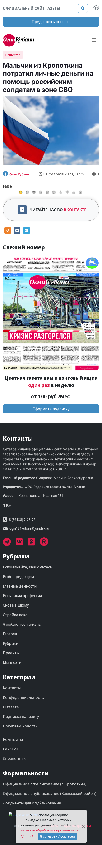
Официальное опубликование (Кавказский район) (49, 793)
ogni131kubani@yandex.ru (29, 528)
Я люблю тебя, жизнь (22, 624)
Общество (12, 55)
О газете (11, 707)
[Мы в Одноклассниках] (34, 543)
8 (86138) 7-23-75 (22, 519)
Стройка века (15, 614)
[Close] (83, 826)
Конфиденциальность (23, 697)
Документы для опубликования (32, 803)
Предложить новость (51, 21)
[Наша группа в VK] (22, 543)
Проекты (11, 653)
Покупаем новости (20, 726)
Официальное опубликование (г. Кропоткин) (44, 784)
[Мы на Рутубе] (46, 543)
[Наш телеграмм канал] (9, 543)
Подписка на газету (21, 716)
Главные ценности (20, 586)
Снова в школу (16, 605)
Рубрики (10, 643)
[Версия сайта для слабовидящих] (96, 8)
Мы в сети (12, 662)
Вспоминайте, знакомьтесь (27, 567)
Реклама (11, 749)
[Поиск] (83, 8)
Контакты (12, 688)
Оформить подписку (51, 408)
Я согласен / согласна (57, 836)
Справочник (14, 758)
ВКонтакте (75, 209)
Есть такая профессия (22, 595)
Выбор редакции (18, 576)
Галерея (10, 633)
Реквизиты (13, 739)
